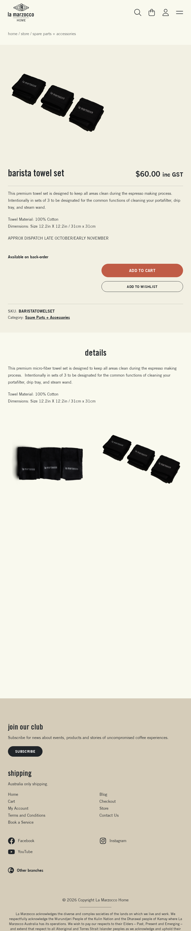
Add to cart (142, 270)
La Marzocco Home (112, 900)
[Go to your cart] (151, 12)
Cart (11, 801)
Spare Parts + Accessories (54, 33)
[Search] (137, 12)
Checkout (107, 801)
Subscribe (25, 751)
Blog (103, 794)
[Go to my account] (165, 12)
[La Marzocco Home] (21, 12)
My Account (18, 808)
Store (25, 33)
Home (12, 33)
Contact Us (109, 815)
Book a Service (21, 822)
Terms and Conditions (26, 815)
